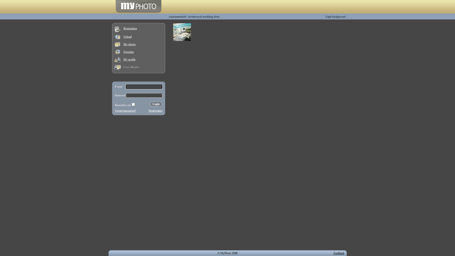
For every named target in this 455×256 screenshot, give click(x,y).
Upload (127, 36)
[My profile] (117, 61)
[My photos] (117, 45)
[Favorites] (117, 53)
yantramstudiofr (177, 16)
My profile (129, 59)
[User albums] (117, 68)
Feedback (339, 253)
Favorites (128, 52)
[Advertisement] (138, 148)
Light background (336, 16)
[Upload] (117, 38)
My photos (129, 44)
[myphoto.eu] (138, 12)
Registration (130, 28)
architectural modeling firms (203, 16)
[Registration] (117, 31)
